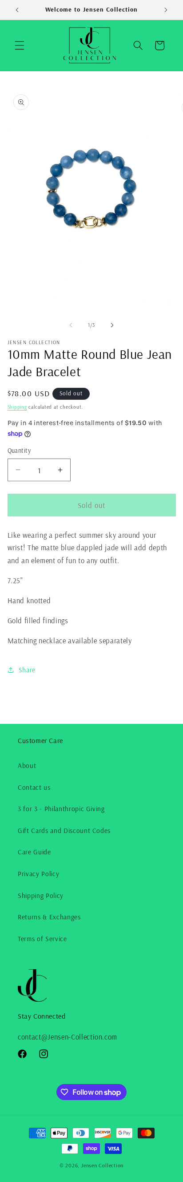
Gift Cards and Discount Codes (64, 830)
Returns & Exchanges (49, 917)
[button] (19, 45)
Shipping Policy (41, 895)
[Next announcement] (166, 10)
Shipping (17, 407)
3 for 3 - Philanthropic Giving (61, 808)
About (27, 765)
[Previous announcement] (17, 10)
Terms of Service (42, 938)
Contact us (34, 787)
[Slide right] (112, 325)
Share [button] (27, 670)
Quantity (19, 451)
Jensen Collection (102, 1165)
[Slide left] (71, 325)
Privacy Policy (38, 873)
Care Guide (34, 852)
